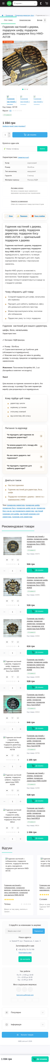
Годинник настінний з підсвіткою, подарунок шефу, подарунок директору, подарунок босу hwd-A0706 (36, 741)
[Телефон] (40, 3)
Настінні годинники (16, 485)
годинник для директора (22, 517)
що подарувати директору (23, 511)
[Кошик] (46, 3)
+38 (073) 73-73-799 (26, 949)
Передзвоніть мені (25, 952)
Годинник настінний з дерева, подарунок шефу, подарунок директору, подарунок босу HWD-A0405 (37, 582)
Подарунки (9, 15)
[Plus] (9, 133)
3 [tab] (27, 89)
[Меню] (3, 3)
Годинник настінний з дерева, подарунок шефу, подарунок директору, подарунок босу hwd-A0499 (37, 665)
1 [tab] (22, 89)
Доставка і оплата (17, 188)
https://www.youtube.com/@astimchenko (24, 989)
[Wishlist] (12, 560)
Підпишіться (38, 931)
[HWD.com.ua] (9, 3)
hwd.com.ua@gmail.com (25, 995)
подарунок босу (9, 508)
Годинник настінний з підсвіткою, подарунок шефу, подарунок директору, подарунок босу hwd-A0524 (36, 700)
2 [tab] (25, 89)
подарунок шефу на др (26, 508)
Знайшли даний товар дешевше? (14, 126)
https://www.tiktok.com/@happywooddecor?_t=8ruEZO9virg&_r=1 (30, 989)
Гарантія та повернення (19, 201)
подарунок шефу (32, 505)
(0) (10, 110)
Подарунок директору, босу (24, 15)
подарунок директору (16, 505)
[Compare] (18, 560)
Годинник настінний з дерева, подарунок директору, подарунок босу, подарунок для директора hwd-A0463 (36, 624)
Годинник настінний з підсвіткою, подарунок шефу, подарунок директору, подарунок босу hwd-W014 (36, 813)
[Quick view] (7, 560)
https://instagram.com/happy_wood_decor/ (18, 989)
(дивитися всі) (23, 157)
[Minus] (9, 136)
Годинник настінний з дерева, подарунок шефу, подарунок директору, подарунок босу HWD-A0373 (37, 541)
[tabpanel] (25, 63)
